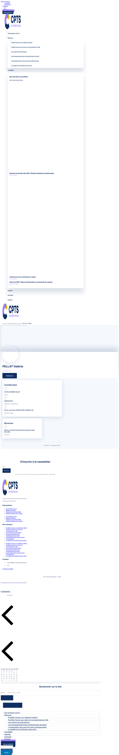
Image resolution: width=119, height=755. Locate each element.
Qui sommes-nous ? (11, 508)
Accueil (4, 323)
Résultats (7, 697)
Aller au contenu (5, 1)
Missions (7, 715)
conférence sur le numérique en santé (22, 277)
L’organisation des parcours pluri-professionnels (15, 538)
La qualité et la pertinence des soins (16, 540)
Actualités (8, 732)
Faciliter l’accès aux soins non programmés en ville (14, 530)
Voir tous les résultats (13, 705)
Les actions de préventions (13, 532)
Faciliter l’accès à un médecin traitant (16, 528)
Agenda (7, 734)
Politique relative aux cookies (14, 513)
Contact (7, 739)
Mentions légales (10, 510)
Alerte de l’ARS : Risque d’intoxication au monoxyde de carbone (31, 282)
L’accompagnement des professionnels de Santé (13, 534)
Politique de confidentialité (13, 512)
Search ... (3, 692)
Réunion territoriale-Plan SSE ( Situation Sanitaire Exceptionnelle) (31, 173)
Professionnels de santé (15, 323)
